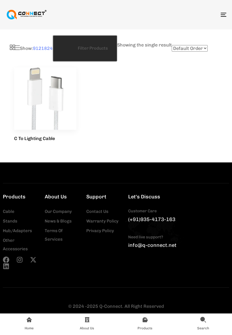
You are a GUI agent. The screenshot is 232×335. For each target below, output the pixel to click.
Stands (10, 221)
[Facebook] (6, 259)
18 (44, 48)
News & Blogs (58, 221)
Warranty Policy (102, 221)
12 (38, 48)
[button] (85, 48)
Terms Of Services (54, 235)
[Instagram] (19, 259)
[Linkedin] (6, 266)
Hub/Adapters (17, 230)
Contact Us (97, 211)
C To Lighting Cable (34, 138)
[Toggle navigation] (189, 14)
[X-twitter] (33, 259)
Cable (8, 211)
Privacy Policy (100, 230)
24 (50, 48)
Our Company (58, 211)
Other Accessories (15, 244)
